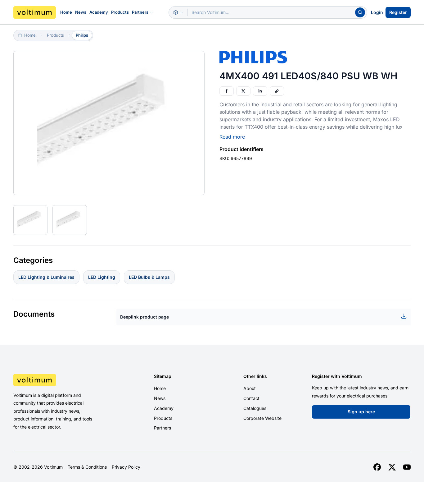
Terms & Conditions (87, 467)
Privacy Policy (126, 467)
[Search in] (178, 12)
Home (66, 12)
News (80, 12)
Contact (251, 398)
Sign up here (361, 411)
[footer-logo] (60, 380)
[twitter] (392, 467)
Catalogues (254, 408)
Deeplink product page (144, 316)
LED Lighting (101, 277)
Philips (82, 35)
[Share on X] (243, 91)
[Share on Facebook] (226, 91)
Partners (140, 12)
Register (398, 12)
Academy (98, 12)
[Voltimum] (34, 12)
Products (120, 12)
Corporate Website (262, 418)
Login (377, 12)
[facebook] (377, 467)
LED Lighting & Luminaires (46, 277)
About (249, 388)
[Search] (360, 12)
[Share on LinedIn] (260, 91)
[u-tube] (407, 467)
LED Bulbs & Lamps (149, 277)
